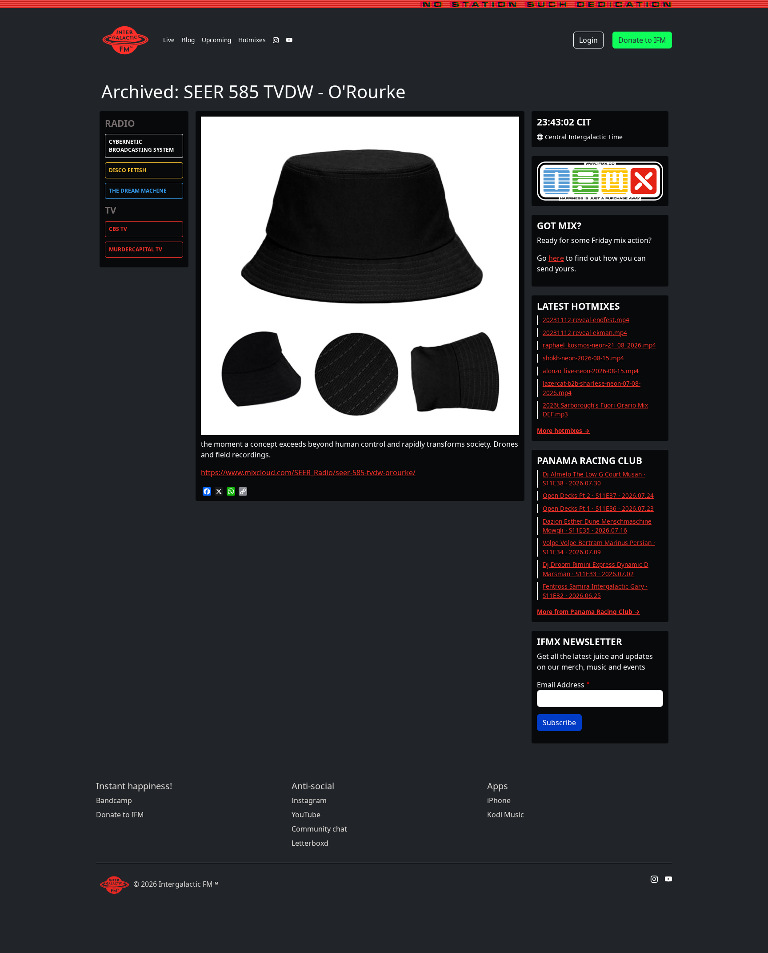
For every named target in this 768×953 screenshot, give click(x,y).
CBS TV (118, 229)
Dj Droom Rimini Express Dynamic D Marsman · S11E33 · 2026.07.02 (595, 568)
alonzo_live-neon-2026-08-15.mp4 (591, 371)
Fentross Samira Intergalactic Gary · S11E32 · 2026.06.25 (595, 590)
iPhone (499, 800)
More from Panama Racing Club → (588, 611)
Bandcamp (114, 800)
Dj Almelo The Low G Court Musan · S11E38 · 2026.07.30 (594, 478)
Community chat (319, 829)
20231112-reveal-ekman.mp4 (585, 332)
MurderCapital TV (135, 249)
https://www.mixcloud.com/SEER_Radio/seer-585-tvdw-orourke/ (308, 472)
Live (169, 40)
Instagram (309, 800)
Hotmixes (252, 40)
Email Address (560, 685)
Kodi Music (505, 815)
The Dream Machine (138, 190)
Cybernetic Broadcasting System (141, 145)
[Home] (128, 40)
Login (588, 40)
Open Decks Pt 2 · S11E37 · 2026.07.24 (598, 495)
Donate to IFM (642, 40)
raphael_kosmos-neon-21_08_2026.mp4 (599, 345)
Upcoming (216, 40)
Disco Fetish (127, 170)
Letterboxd (310, 843)
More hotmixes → (563, 430)
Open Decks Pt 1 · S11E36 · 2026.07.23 (598, 508)
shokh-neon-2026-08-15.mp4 (583, 358)
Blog (188, 40)
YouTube (306, 815)
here (556, 258)
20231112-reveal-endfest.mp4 (586, 319)
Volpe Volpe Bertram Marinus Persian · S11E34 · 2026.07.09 (599, 547)
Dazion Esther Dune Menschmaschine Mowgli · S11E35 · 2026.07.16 (597, 525)
